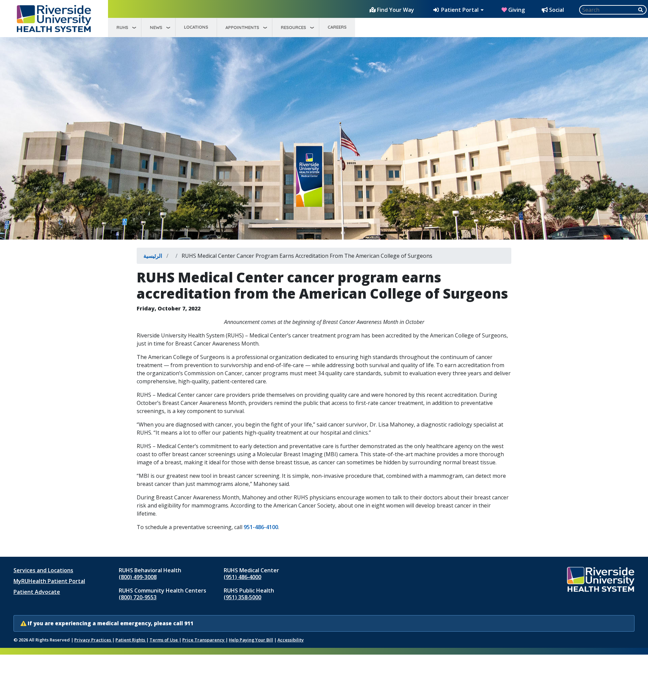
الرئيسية (152, 255)
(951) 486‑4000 (242, 577)
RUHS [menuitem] (122, 27)
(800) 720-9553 (138, 597)
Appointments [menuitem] (242, 27)
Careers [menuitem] (337, 27)
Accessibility (290, 640)
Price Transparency (203, 640)
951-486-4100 (261, 527)
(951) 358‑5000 (242, 597)
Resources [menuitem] (293, 27)
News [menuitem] (156, 27)
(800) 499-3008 (138, 577)
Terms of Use (164, 640)
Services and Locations (43, 570)
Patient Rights (130, 640)
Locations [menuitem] (196, 27)
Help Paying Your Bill (251, 640)
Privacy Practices (93, 640)
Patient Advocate (37, 592)
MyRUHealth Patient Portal (49, 581)
